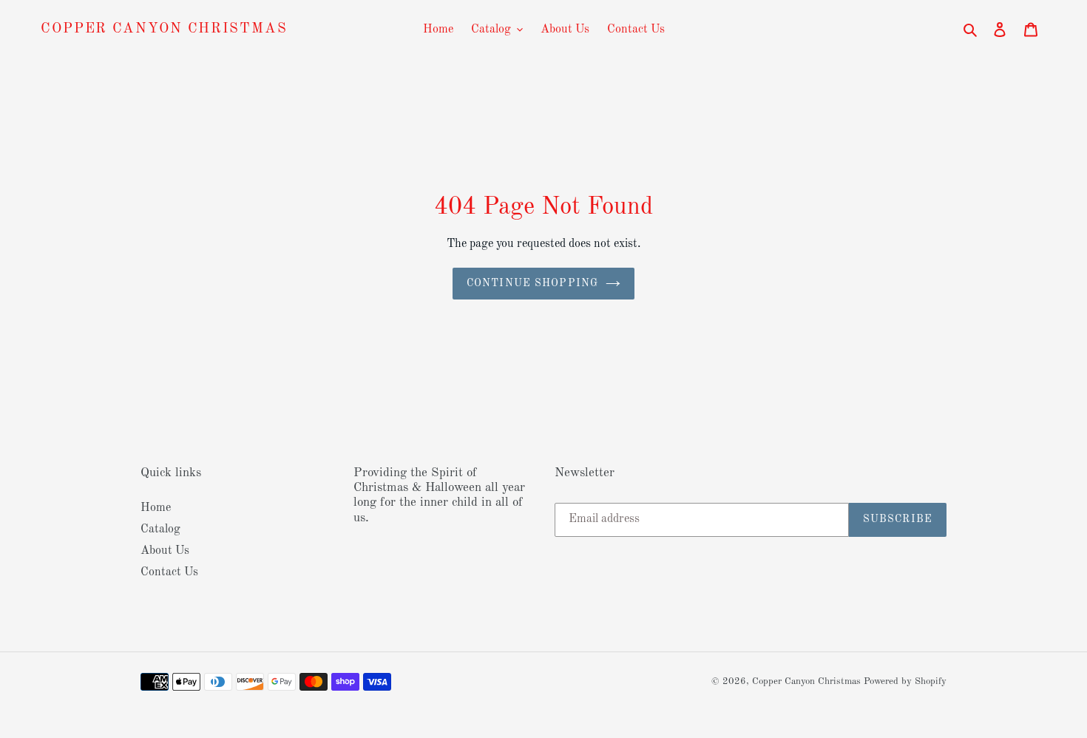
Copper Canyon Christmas (164, 29)
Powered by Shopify (905, 681)
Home (155, 508)
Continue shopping (532, 283)
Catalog (160, 529)
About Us (164, 551)
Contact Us (169, 572)
